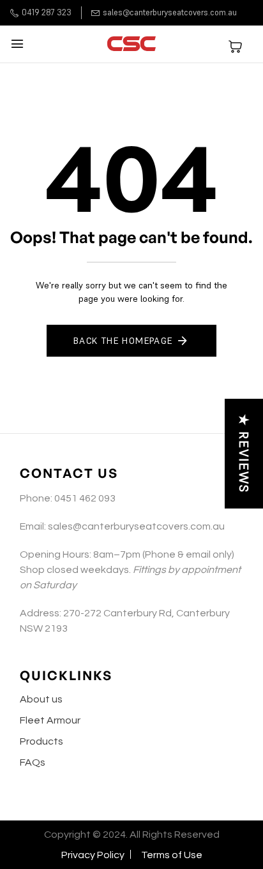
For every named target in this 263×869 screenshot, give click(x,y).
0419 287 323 (46, 12)
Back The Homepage (123, 340)
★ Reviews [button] (244, 453)
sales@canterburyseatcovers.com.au (170, 12)
